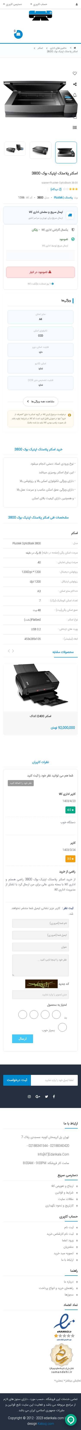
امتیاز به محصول (57, 1005)
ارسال (23, 1038)
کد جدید (64, 984)
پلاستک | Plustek (63, 198)
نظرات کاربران (40, 762)
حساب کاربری (39, 4)
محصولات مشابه (62, 652)
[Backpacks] (40, 685)
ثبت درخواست (17, 1080)
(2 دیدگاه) (56, 189)
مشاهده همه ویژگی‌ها (42, 401)
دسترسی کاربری (13, 4)
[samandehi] (61, 1358)
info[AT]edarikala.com (53, 1154)
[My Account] (74, 4)
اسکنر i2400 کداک (40, 716)
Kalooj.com (46, 1424)
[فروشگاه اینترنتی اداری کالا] (75, 48)
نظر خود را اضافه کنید (21, 783)
